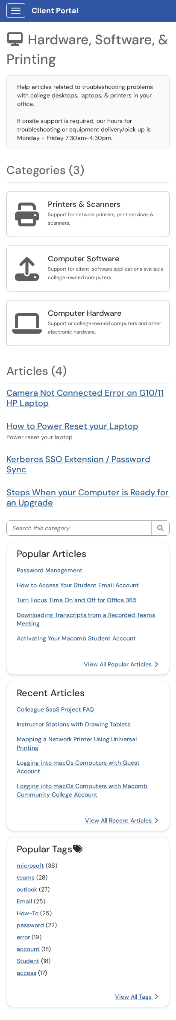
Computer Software (83, 259)
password (30, 925)
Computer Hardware (84, 313)
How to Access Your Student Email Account (78, 585)
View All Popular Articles (118, 664)
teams (26, 877)
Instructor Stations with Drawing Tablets (73, 724)
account (28, 949)
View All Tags (134, 996)
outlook (27, 889)
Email (24, 901)
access (26, 973)
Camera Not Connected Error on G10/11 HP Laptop (85, 398)
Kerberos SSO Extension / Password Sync (78, 464)
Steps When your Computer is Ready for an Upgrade (87, 497)
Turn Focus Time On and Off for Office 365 (77, 600)
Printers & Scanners (84, 204)
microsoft (30, 865)
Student (28, 961)
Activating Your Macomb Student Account (76, 638)
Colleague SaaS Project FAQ (55, 709)
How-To (27, 913)
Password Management (49, 570)
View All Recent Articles (119, 820)
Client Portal (55, 11)
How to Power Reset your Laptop (72, 425)
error (23, 937)
